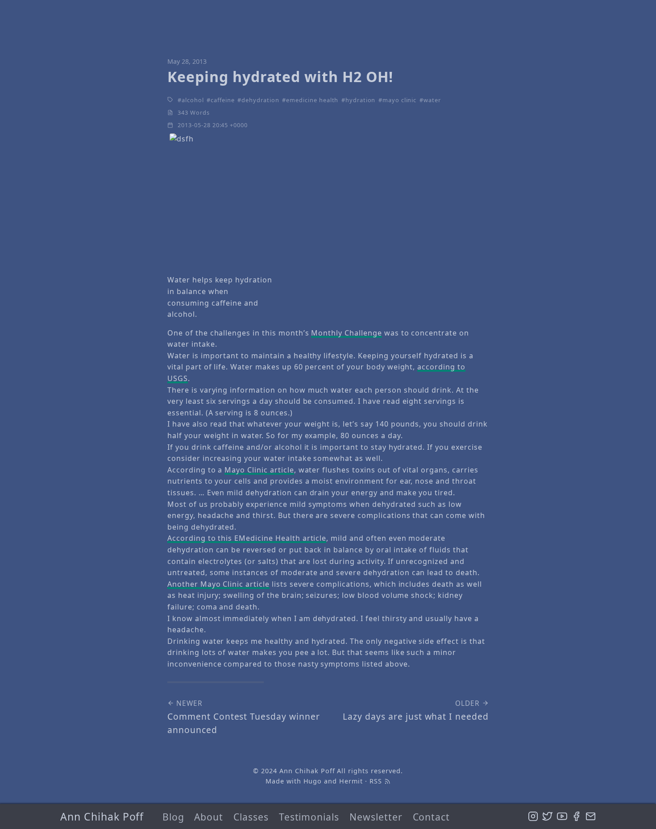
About (208, 816)
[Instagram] (533, 816)
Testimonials (309, 816)
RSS (377, 781)
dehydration (260, 100)
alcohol (193, 100)
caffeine (223, 100)
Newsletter (376, 816)
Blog (173, 816)
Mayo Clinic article (259, 470)
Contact (431, 816)
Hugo (312, 781)
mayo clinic (399, 100)
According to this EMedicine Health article (246, 538)
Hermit (351, 781)
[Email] (590, 816)
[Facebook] (576, 816)
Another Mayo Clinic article (218, 584)
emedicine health (312, 100)
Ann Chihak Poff (102, 816)
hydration (360, 100)
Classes (251, 816)
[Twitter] (547, 816)
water (432, 100)
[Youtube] (562, 816)
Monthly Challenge (346, 333)
